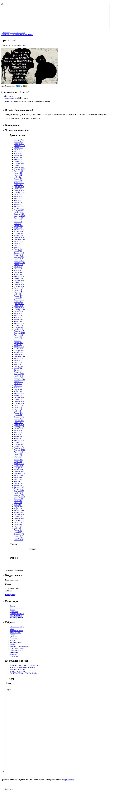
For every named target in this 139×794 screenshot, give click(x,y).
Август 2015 (18, 335)
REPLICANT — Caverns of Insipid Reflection (17, 35)
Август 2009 (18, 475)
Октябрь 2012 (19, 401)
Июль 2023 (18, 150)
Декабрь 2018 (19, 257)
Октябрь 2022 (19, 167)
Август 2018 (18, 265)
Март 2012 (18, 415)
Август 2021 (18, 194)
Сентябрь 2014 (19, 356)
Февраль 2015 (19, 347)
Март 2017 (18, 298)
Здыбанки (13, 636)
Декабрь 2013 (19, 374)
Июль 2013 (18, 384)
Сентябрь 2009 (19, 473)
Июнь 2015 (18, 339)
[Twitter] (19, 86)
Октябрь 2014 (19, 354)
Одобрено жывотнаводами (19, 646)
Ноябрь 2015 (18, 329)
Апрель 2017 (18, 296)
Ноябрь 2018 (18, 259)
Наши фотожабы (16, 642)
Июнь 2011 (18, 432)
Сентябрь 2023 (19, 146)
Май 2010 (17, 458)
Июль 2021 (18, 196)
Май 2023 (17, 153)
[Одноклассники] (26, 86)
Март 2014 (18, 368)
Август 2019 (18, 241)
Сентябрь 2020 (19, 216)
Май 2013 (17, 388)
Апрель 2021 (18, 202)
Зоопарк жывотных (17, 614)
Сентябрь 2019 (19, 239)
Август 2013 (18, 382)
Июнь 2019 (18, 245)
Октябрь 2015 (19, 331)
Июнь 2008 (18, 503)
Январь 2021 (18, 208)
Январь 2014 (18, 372)
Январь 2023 (18, 161)
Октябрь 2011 (19, 425)
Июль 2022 (18, 173)
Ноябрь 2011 (18, 423)
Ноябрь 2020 (18, 212)
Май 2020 (17, 224)
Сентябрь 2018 (19, 263)
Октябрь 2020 (19, 214)
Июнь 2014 (18, 362)
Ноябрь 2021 (18, 189)
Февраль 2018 (19, 276)
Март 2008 (18, 508)
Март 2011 (18, 438)
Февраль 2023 (19, 159)
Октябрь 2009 (19, 471)
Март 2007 (18, 532)
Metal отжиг (14, 656)
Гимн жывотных (16, 616)
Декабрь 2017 (19, 280)
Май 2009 (17, 481)
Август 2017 (18, 288)
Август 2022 (18, 171)
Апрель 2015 (18, 343)
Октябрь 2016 (19, 308)
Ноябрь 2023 (18, 142)
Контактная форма (16, 608)
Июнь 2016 (18, 315)
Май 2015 (17, 341)
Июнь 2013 (18, 386)
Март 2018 (18, 274)
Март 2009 (18, 485)
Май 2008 (17, 505)
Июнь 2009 (18, 479)
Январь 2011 (18, 442)
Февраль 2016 (19, 323)
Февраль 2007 (19, 534)
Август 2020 (18, 218)
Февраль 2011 (19, 440)
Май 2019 (17, 247)
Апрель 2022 (18, 179)
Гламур (12, 635)
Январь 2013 (18, 395)
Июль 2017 (18, 290)
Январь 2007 (18, 536)
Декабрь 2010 (19, 444)
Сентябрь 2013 (19, 380)
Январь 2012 (18, 419)
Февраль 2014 (19, 370)
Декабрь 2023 (19, 140)
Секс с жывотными (17, 648)
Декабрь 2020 (19, 210)
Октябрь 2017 (19, 284)
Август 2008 (18, 499)
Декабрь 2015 (19, 327)
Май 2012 (17, 411)
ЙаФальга (9, 96)
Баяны (12, 629)
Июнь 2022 (18, 175)
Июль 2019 (18, 243)
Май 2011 (17, 434)
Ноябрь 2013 (18, 376)
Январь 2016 (18, 325)
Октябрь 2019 (19, 237)
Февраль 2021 (19, 206)
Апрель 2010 (18, 460)
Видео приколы (15, 633)
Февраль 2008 (19, 510)
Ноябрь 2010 (18, 446)
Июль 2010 (18, 454)
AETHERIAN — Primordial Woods (22, 667)
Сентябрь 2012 (19, 403)
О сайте (12, 610)
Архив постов (69, 780)
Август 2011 (18, 429)
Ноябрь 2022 (18, 165)
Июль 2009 (18, 477)
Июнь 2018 (18, 269)
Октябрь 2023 (19, 144)
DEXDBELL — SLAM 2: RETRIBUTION (25, 665)
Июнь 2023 (18, 151)
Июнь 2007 (18, 526)
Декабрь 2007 (19, 514)
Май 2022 (17, 177)
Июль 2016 (18, 313)
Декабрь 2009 (19, 468)
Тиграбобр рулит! (16, 650)
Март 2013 (18, 391)
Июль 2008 (18, 501)
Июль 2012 (18, 407)
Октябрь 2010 (19, 448)
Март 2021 (18, 204)
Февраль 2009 (19, 487)
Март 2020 (18, 228)
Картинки (13, 638)
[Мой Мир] (24, 86)
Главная (12, 606)
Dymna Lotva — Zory (17, 669)
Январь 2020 (18, 231)
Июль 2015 (18, 337)
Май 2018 (17, 270)
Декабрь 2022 (19, 163)
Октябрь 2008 (19, 495)
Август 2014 (18, 358)
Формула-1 (14, 654)
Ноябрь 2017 (18, 282)
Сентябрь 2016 (19, 310)
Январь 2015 (18, 349)
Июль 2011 (18, 430)
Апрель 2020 (18, 226)
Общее (12, 644)
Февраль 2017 (19, 300)
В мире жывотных (16, 631)
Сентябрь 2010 (19, 450)
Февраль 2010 (19, 464)
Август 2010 (18, 452)
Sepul (24, 45)
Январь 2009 (18, 489)
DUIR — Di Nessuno (17, 671)
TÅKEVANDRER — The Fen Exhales (23, 673)
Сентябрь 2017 (19, 286)
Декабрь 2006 (19, 538)
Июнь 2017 (18, 292)
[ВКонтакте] (17, 86)
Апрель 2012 (18, 413)
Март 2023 (18, 157)
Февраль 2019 (19, 253)
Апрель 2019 (18, 249)
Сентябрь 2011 (19, 427)
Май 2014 (17, 364)
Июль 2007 (18, 524)
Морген (12, 640)
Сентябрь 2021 (19, 192)
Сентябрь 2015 (19, 333)
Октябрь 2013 (19, 378)
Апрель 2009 (18, 483)
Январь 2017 (18, 302)
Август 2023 (18, 148)
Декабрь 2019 (19, 233)
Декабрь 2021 (19, 187)
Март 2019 (18, 251)
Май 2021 (17, 200)
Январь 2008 (18, 512)
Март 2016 (18, 321)
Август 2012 (18, 405)
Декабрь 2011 (19, 421)
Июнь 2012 (18, 409)
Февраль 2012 (19, 417)
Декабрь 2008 (19, 491)
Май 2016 (17, 317)
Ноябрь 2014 (18, 352)
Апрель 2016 (18, 319)
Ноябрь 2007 (18, 516)
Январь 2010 (18, 466)
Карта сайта (14, 612)
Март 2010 (18, 462)
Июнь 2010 (18, 456)
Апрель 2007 (18, 530)
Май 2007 (17, 528)
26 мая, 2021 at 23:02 (11, 98)
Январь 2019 (18, 255)
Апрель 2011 (18, 436)
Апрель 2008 (18, 507)
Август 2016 (18, 311)
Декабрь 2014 (19, 350)
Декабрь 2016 (19, 304)
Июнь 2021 (18, 198)
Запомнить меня (13, 588)
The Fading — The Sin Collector (13, 33)
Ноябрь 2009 (18, 469)
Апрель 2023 (18, 155)
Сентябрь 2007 (19, 520)
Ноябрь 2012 (18, 399)
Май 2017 (17, 294)
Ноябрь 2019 (18, 235)
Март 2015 (18, 345)
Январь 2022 (18, 185)
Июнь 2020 (18, 222)
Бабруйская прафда (17, 627)
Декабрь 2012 (19, 397)
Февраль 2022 (19, 183)
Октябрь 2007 (19, 518)
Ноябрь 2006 (18, 540)
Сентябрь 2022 (19, 169)
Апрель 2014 (18, 366)
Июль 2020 (18, 220)
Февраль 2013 (19, 393)
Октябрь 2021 (19, 191)
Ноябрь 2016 (18, 306)
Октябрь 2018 (19, 261)
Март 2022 (18, 181)
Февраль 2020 (19, 230)
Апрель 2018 (18, 272)
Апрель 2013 (18, 389)
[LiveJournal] (21, 86)
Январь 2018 (18, 278)
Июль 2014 (18, 360)
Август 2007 (18, 522)
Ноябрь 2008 (18, 493)
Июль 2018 (18, 267)
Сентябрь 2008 (19, 497)
